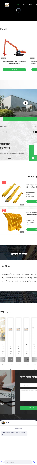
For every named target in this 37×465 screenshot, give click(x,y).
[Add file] (2, 462)
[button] (14, 278)
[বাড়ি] (7, 4)
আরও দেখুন (8, 312)
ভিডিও (30, 4)
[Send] (34, 462)
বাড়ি (18, 4)
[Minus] (34, 423)
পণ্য (24, 4)
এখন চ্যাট (9, 159)
